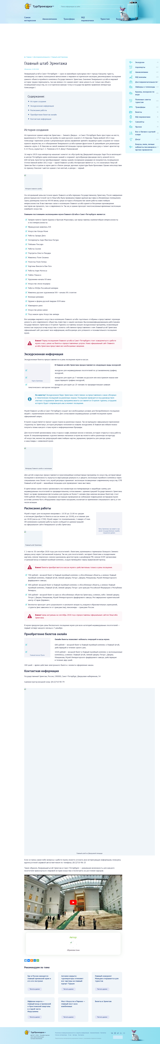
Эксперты (81, 1035)
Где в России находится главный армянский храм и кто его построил (39, 978)
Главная (29, 57)
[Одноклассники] (31, 960)
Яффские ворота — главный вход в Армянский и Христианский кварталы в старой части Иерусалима (39, 1006)
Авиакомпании (49, 19)
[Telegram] (25, 960)
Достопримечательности (41, 57)
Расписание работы (38, 110)
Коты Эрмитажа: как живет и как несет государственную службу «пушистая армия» (109, 531)
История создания (38, 101)
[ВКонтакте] (28, 960)
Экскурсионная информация (42, 106)
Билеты (120, 19)
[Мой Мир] (34, 960)
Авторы (75, 1035)
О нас (70, 1035)
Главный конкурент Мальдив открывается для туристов (106, 978)
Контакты (103, 1033)
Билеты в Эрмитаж (103, 1001)
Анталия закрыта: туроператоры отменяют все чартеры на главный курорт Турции (72, 980)
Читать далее (35, 989)
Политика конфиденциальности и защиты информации (72, 1033)
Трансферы (69, 19)
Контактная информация (40, 119)
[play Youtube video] (73, 902)
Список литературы (61, 1035)
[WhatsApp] (37, 960)
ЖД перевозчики (87, 19)
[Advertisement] (80, 40)
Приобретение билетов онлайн (43, 114)
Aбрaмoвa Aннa (73, 950)
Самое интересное (30, 19)
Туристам (105, 19)
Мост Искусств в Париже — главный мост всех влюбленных (73, 1004)
